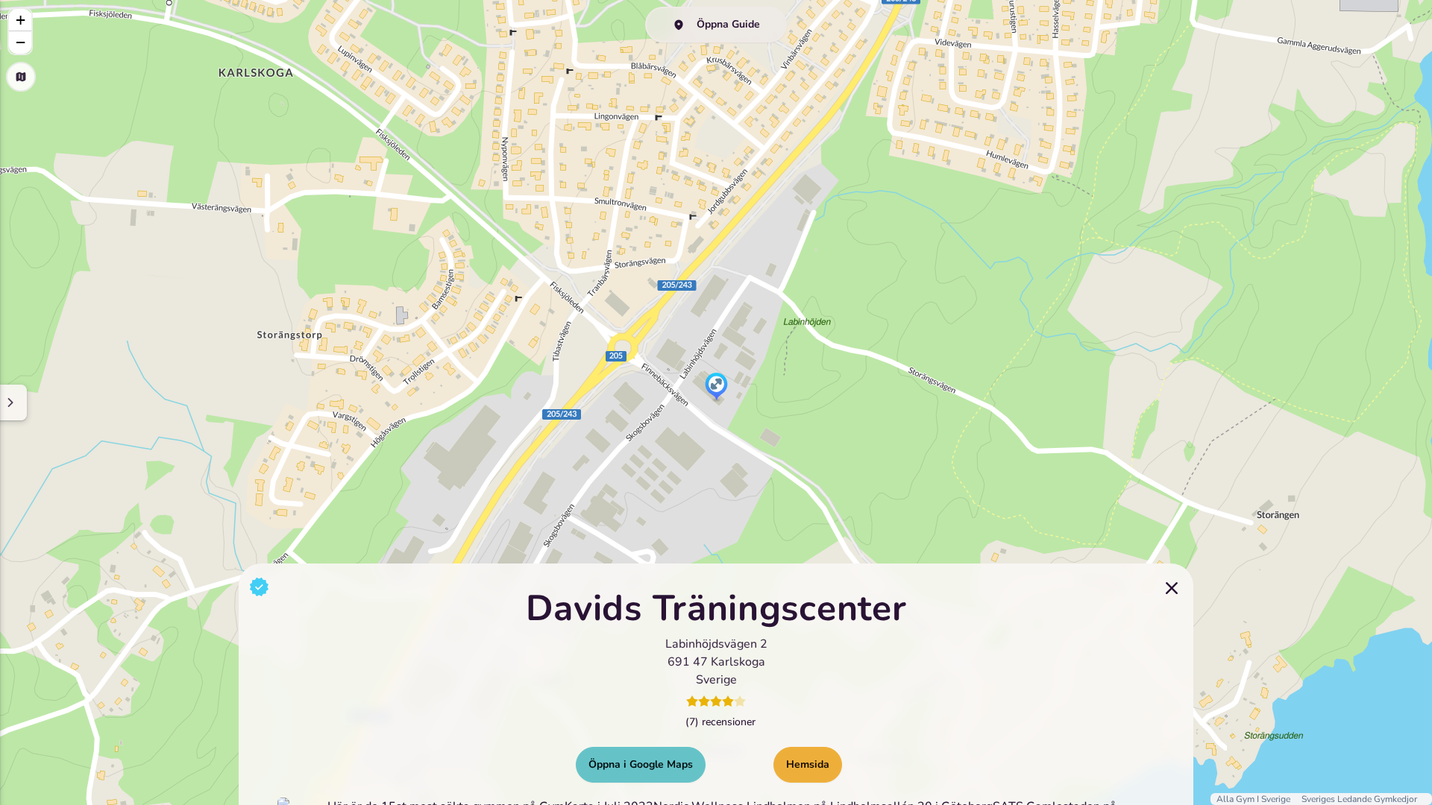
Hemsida (807, 764)
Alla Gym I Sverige (1254, 799)
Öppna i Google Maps (640, 764)
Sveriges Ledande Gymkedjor (1359, 799)
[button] (716, 387)
